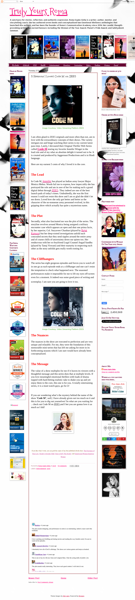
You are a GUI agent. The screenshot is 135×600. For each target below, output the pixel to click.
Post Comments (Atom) (45, 582)
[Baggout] (14, 405)
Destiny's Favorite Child (46, 454)
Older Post (93, 578)
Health (43, 65)
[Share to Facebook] (76, 466)
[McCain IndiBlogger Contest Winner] (17, 359)
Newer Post (33, 578)
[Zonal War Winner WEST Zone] (17, 429)
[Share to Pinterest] (78, 466)
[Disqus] (63, 495)
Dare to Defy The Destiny (63, 454)
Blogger (81, 596)
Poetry (88, 65)
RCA (35, 65)
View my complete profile (111, 372)
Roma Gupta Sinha (110, 369)
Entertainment (54, 65)
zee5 (48, 468)
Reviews (107, 65)
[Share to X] (74, 466)
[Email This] (71, 466)
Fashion (97, 65)
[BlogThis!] (73, 466)
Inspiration (78, 65)
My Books (15, 65)
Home (63, 578)
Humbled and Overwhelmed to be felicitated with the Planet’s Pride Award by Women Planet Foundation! (113, 208)
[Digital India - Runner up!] (17, 452)
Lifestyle (26, 65)
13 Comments (62, 466)
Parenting (66, 65)
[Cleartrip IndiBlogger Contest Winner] (17, 271)
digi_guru (66, 596)
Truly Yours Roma (38, 11)
